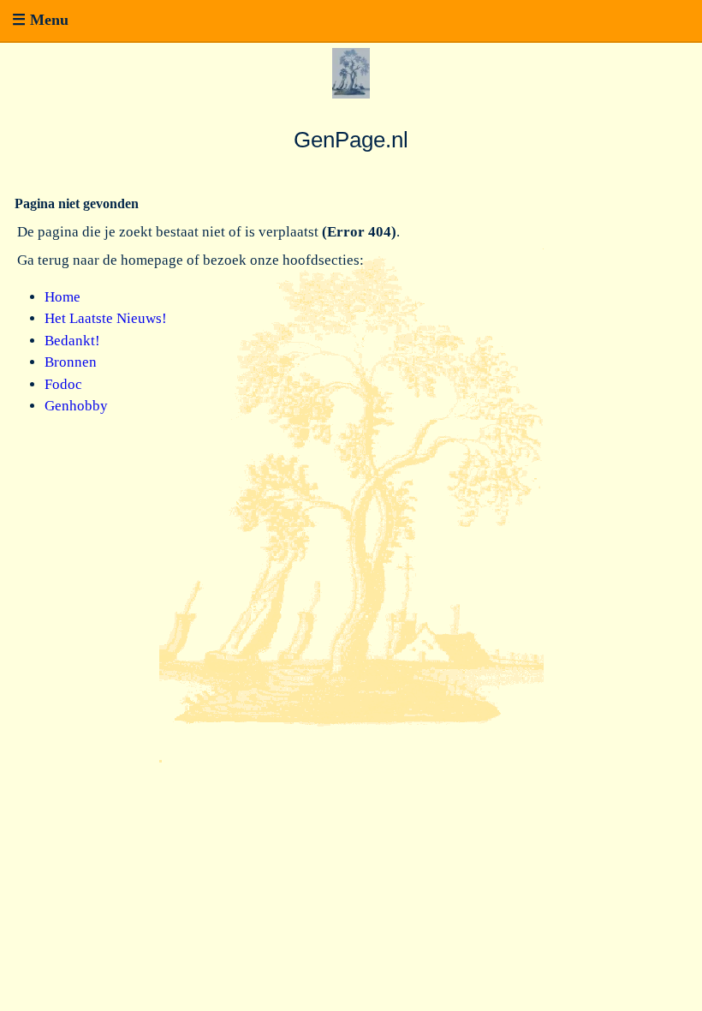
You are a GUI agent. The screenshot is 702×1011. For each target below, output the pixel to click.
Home (62, 297)
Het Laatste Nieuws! (106, 318)
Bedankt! (72, 340)
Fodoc (63, 384)
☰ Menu (40, 19)
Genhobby (76, 406)
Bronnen (71, 362)
